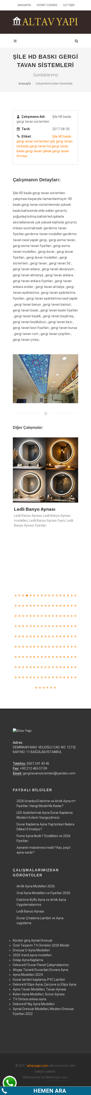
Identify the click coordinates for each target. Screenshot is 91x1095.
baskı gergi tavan (29, 151)
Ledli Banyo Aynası (34, 509)
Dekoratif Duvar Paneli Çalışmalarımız (41, 965)
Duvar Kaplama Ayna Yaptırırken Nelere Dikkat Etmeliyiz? (45, 826)
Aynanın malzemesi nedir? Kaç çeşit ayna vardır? (43, 850)
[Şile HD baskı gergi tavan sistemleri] (45, 378)
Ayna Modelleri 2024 (28, 975)
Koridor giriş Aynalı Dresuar (32, 940)
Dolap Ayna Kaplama (28, 960)
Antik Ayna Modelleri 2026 (36, 886)
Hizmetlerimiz (47, 5)
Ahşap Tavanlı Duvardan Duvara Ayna (40, 970)
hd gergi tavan (57, 146)
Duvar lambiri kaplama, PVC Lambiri (39, 979)
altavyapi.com (37, 1066)
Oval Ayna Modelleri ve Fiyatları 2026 (43, 893)
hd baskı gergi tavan (31, 146)
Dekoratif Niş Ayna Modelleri (34, 1004)
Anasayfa (24, 5)
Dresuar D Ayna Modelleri (31, 950)
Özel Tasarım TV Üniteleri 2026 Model (41, 945)
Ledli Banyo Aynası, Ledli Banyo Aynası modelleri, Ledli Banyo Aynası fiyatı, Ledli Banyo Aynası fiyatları (43, 520)
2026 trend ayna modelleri (32, 955)
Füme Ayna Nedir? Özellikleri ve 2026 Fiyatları (43, 838)
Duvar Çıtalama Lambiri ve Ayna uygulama (40, 920)
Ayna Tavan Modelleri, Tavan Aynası (39, 989)
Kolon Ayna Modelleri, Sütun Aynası (39, 994)
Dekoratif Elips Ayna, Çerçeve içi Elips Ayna (44, 984)
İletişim (68, 5)
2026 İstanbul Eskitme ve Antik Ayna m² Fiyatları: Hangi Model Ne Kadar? (46, 803)
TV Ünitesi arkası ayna (29, 999)
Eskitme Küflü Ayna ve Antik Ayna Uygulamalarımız (41, 902)
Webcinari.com (57, 1077)
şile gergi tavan (61, 141)
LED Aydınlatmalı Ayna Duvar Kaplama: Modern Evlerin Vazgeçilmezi (45, 815)
